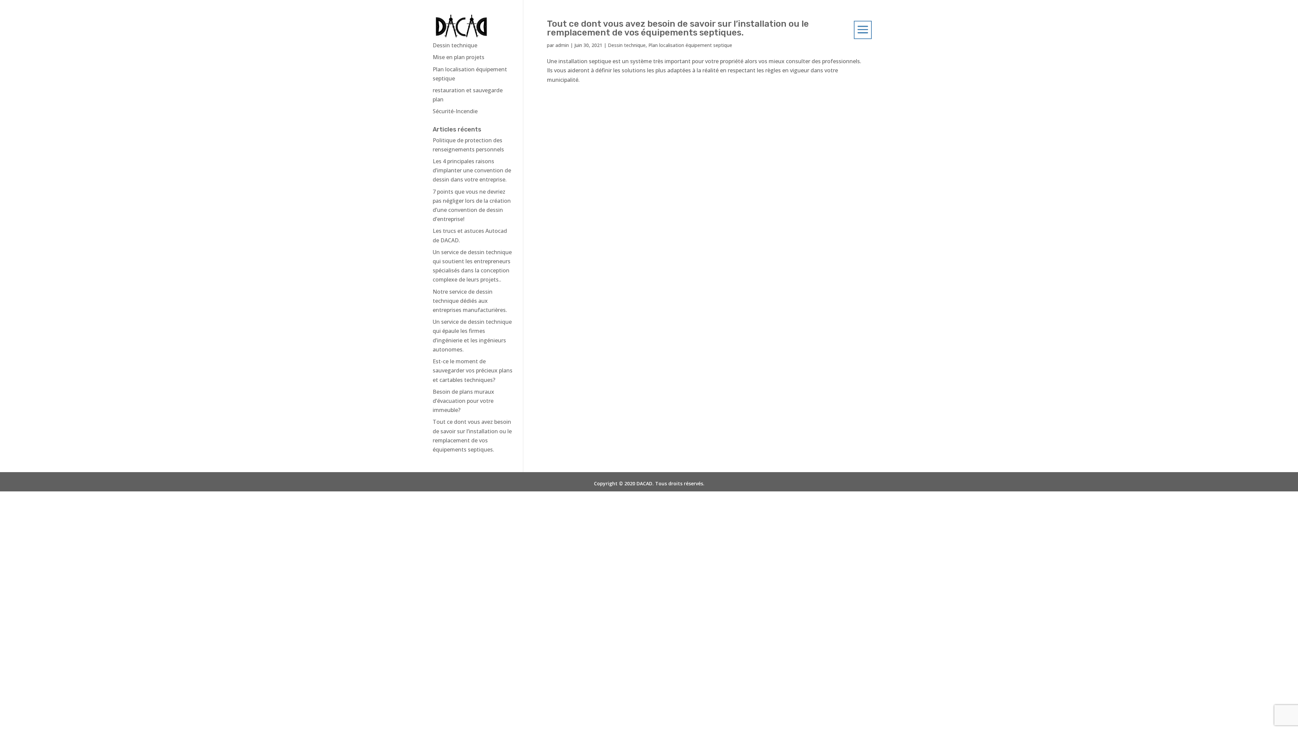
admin (562, 45)
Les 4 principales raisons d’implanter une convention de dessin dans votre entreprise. (472, 170)
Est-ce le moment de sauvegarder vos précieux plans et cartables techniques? (472, 370)
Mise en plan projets (458, 57)
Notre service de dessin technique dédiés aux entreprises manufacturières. (470, 301)
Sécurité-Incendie (455, 111)
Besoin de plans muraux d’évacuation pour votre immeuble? (463, 401)
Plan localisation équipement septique (690, 45)
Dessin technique (627, 45)
